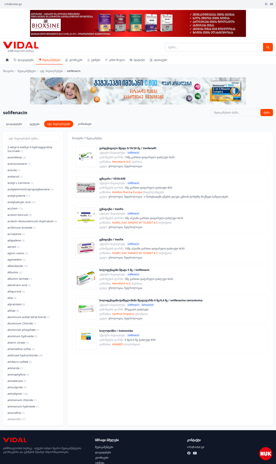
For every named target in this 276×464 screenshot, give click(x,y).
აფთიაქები (160, 60)
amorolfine (16, 413)
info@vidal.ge (13, 4)
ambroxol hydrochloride (25, 355)
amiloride (15, 368)
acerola (14, 170)
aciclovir (15, 208)
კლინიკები (75, 60)
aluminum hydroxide (22, 336)
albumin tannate (20, 278)
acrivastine (16, 234)
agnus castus (18, 253)
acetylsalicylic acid (21, 202)
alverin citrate (18, 342)
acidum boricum (20, 215)
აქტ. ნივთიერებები (51, 71)
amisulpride (17, 387)
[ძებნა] (268, 47)
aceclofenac (17, 157)
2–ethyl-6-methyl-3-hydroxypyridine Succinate (30, 149)
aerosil (14, 247)
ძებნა (266, 112)
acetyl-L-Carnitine (20, 183)
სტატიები (139, 60)
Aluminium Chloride (22, 323)
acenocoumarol (19, 163)
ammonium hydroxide (23, 406)
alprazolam (16, 304)
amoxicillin (17, 419)
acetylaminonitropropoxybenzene (30, 189)
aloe (12, 298)
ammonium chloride (22, 400)
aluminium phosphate (23, 330)
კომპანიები (85, 124)
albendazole (18, 266)
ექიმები (95, 60)
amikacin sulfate (20, 361)
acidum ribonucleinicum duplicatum (32, 221)
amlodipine (18, 393)
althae (13, 310)
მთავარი (8, 71)
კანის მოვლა (117, 60)
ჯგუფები (34, 124)
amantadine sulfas (21, 349)
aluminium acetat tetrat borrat (29, 317)
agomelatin (16, 259)
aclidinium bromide (22, 227)
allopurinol (16, 291)
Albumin (15, 272)
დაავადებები (26, 60)
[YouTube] (271, 4)
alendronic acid (19, 285)
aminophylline (18, 374)
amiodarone (17, 381)
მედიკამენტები (51, 60)
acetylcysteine (19, 195)
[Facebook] (266, 4)
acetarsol (15, 176)
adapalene (16, 240)
